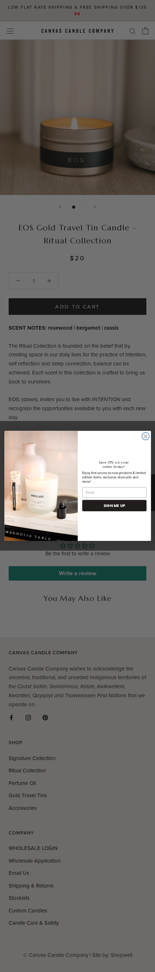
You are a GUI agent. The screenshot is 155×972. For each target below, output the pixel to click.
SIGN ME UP (114, 505)
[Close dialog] (145, 436)
